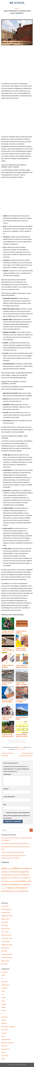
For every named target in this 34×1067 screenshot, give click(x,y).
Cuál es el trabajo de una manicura (12, 852)
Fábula (3, 1007)
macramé (29, 881)
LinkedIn (17, 881)
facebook (25, 875)
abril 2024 (4, 925)
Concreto (4, 988)
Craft (3, 991)
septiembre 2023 (6, 945)
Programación (6, 1039)
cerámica (4, 872)
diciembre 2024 (6, 909)
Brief (30, 869)
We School (17, 3)
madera (5, 884)
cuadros (14, 875)
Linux (22, 881)
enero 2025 (5, 906)
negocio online (13, 888)
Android (10, 868)
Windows (25, 891)
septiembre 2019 (6, 958)
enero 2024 (5, 932)
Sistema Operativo (7, 1043)
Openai (24, 888)
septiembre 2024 (6, 916)
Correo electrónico (9, 796)
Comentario (7, 774)
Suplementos (5, 1049)
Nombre (6, 789)
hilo (15, 878)
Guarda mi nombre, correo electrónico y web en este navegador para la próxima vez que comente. (16, 815)
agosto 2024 (5, 919)
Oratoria (4, 1033)
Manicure (4, 1023)
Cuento (3, 998)
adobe (4, 868)
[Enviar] (31, 830)
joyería (3, 881)
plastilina (14, 891)
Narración (4, 1030)
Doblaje (3, 1004)
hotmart (19, 878)
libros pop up (10, 881)
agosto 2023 (5, 948)
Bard (20, 868)
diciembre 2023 (6, 935)
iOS (30, 878)
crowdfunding (6, 875)
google (3, 878)
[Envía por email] (18, 741)
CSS (2, 994)
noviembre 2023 (6, 938)
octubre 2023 (5, 941)
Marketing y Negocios (8, 1027)
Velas (3, 1059)
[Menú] (2, 3)
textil (20, 891)
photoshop (6, 891)
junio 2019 (4, 964)
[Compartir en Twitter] (15, 741)
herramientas (10, 878)
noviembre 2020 (6, 954)
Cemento (4, 982)
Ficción (3, 1010)
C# (2, 978)
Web (4, 804)
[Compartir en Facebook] (12, 741)
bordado (25, 868)
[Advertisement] (17, 65)
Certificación (5, 985)
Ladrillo (16, 8)
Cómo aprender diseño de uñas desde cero (15, 843)
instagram (25, 878)
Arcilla (3, 975)
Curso (3, 1001)
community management (19, 872)
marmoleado (4, 888)
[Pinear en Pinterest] (21, 741)
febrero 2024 (5, 929)
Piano (3, 1036)
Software (4, 1046)
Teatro (3, 1052)
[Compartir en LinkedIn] (24, 741)
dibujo (19, 875)
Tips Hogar (4, 1056)
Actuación (4, 972)
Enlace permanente (19, 749)
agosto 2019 (5, 961)
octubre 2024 (5, 913)
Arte (15, 868)
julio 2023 (4, 951)
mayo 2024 (4, 922)
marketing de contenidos (19, 884)
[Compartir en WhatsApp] (9, 741)
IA (1, 1014)
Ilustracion (4, 1017)
